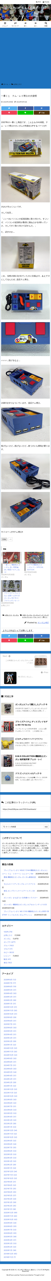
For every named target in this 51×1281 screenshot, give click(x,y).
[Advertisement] (25, 54)
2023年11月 (10, 1093)
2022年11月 (10, 1134)
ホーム (5, 84)
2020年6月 (10, 1233)
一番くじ (44, 617)
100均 (8, 932)
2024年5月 (10, 1072)
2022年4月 (10, 1158)
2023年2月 (10, 1123)
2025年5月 (10, 1031)
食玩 (8, 963)
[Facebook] (25, 108)
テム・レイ (37, 617)
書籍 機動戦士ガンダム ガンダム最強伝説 (20, 877)
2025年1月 (10, 1045)
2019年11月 (10, 1257)
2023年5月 (10, 1113)
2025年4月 (10, 1034)
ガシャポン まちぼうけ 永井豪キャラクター (21, 898)
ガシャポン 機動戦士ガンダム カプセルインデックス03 (25, 904)
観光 (7, 959)
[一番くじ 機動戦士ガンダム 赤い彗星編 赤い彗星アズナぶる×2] (11, 558)
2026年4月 (10, 993)
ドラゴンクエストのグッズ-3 (28, 773)
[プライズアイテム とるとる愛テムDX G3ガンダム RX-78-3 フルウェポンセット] (11, 586)
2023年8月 (10, 1103)
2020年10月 (10, 1219)
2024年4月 (10, 1075)
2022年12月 (10, 1130)
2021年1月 (10, 1209)
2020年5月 (10, 1236)
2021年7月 (10, 1189)
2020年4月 (10, 1240)
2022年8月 (10, 1144)
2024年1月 (10, 1086)
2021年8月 (10, 1185)
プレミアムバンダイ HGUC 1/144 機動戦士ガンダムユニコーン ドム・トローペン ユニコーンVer (25, 872)
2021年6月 (10, 1192)
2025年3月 (10, 1038)
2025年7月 (10, 1024)
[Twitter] (9, 108)
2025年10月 (10, 1014)
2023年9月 (10, 1099)
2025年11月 (10, 1010)
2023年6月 (10, 1110)
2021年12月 (10, 1171)
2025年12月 (10, 1007)
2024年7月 (10, 1065)
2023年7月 (10, 1106)
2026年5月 (10, 990)
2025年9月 (10, 1017)
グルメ (9, 945)
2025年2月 (10, 1041)
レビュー (7, 956)
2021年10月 (10, 1178)
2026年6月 (10, 986)
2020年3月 (10, 1243)
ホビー (9, 952)
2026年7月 (10, 983)
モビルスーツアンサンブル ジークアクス (19, 884)
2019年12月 (10, 1254)
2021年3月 (10, 1202)
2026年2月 (10, 1000)
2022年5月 (10, 1154)
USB (24, 615)
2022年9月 (10, 1141)
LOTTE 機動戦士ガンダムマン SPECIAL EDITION (35, 567)
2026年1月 (10, 1004)
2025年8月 (10, 1021)
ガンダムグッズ (38, 615)
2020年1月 (10, 1250)
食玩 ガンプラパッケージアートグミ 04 (19, 891)
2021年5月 (10, 1195)
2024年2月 (10, 1082)
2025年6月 (10, 1028)
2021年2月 (10, 1206)
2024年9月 (10, 1058)
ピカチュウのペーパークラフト (29, 739)
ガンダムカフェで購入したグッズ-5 (31, 704)
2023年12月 (10, 1089)
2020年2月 (10, 1247)
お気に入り (18, 84)
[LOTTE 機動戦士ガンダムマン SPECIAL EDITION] (34, 558)
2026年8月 (10, 980)
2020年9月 (10, 1223)
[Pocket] (9, 113)
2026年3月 (10, 997)
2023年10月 (10, 1096)
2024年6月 (10, 1069)
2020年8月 (10, 1226)
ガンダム (16, 615)
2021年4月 (10, 1199)
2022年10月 (10, 1137)
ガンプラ (9, 942)
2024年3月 (10, 1079)
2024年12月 (10, 1048)
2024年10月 (10, 1055)
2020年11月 (10, 1216)
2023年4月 (10, 1117)
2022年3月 (10, 1161)
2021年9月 (10, 1182)
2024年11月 (10, 1051)
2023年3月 (10, 1120)
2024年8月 (10, 1062)
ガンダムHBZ (43, 622)
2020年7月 (10, 1230)
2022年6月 (10, 1151)
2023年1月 (10, 1127)
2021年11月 (10, 1175)
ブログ (8, 949)
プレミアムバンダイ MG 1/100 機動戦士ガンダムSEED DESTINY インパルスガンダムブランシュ (25, 913)
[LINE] (25, 113)
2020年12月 (10, 1213)
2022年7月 (10, 1147)
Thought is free (39, 1275)
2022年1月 (10, 1168)
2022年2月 (10, 1165)
